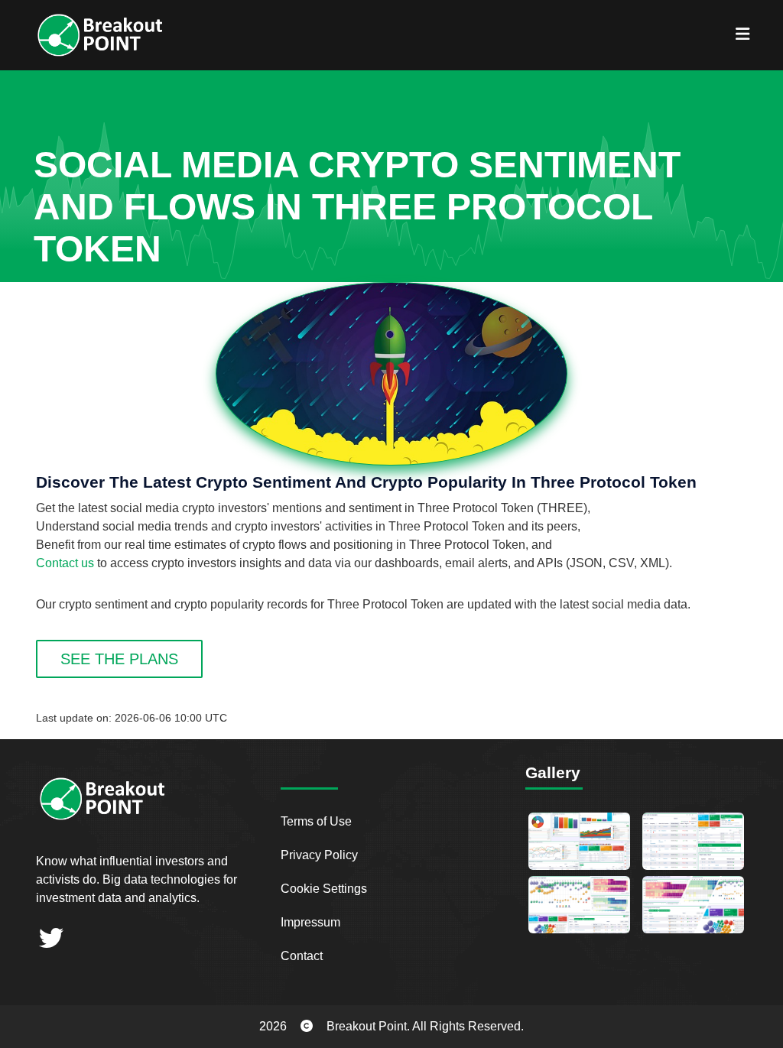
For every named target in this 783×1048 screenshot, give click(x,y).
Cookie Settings (324, 888)
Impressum (310, 922)
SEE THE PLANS (119, 659)
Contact (302, 955)
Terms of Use (316, 821)
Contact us (65, 562)
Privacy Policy (319, 854)
